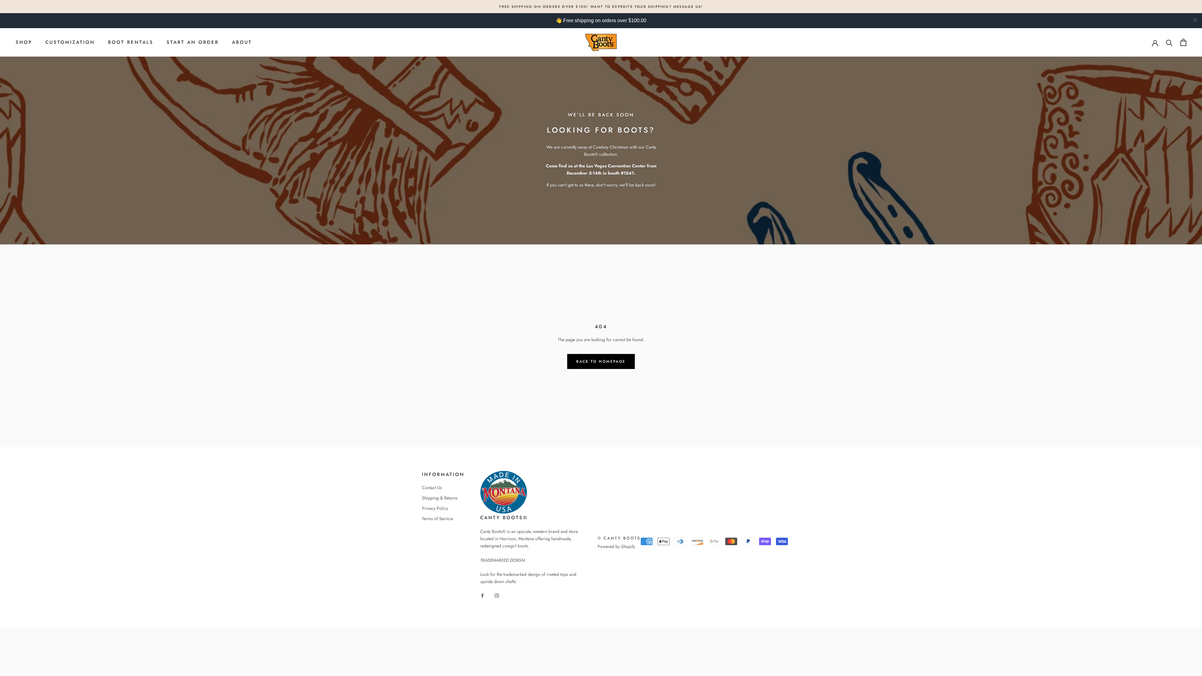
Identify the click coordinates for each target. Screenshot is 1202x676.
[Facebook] (482, 595)
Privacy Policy (435, 508)
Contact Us (432, 487)
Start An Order (193, 42)
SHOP (24, 42)
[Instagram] (497, 595)
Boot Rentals (130, 42)
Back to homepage (600, 361)
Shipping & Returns (440, 498)
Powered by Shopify (616, 546)
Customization (70, 42)
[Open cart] (1183, 42)
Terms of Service (437, 518)
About (242, 42)
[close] (1195, 20)
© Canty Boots (619, 538)
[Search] (1169, 42)
